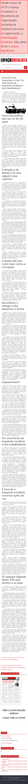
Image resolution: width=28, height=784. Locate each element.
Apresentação (5, 759)
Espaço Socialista (6, 736)
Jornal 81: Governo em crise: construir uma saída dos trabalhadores (12, 658)
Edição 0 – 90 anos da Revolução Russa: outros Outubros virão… (14, 770)
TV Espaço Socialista (7, 743)
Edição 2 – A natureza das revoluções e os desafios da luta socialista (14, 764)
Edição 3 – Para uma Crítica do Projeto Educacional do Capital (14, 761)
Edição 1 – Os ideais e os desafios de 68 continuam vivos (14, 767)
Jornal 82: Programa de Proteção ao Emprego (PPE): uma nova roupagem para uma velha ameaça (13, 667)
